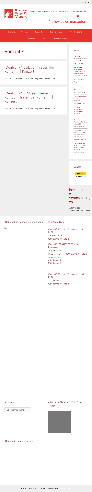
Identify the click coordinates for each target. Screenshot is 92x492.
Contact (32, 11)
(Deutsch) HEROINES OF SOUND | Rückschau (80, 98)
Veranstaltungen (60, 39)
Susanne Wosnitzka (60, 239)
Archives (24, 32)
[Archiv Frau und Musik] (15, 17)
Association (30, 39)
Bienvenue (12, 32)
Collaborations (76, 32)
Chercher (45, 39)
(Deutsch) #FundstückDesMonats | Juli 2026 (80, 58)
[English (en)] (86, 2)
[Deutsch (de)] (83, 2)
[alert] (80, 209)
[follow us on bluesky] (67, 21)
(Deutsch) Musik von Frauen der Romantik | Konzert (29, 69)
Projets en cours (56, 32)
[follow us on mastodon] (78, 16)
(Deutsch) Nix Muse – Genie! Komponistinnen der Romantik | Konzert (28, 97)
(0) (49, 239)
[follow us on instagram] (65, 16)
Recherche (39, 32)
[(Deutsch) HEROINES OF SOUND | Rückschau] (56, 261)
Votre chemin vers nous (45, 11)
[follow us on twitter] (56, 16)
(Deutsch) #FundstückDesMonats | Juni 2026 (80, 122)
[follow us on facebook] (60, 16)
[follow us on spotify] (73, 16)
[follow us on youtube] (69, 16)
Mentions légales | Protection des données (71, 11)
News (76, 50)
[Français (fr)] (89, 2)
